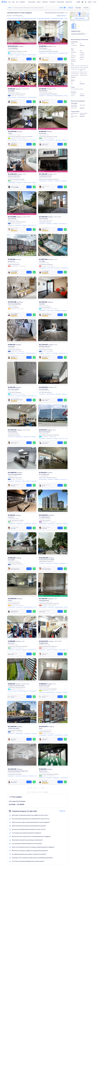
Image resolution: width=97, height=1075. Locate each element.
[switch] (66, 12)
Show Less (73, 60)
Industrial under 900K (75, 72)
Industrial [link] (46, 792)
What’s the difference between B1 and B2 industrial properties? (29, 826)
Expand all (62, 811)
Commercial (52, 2)
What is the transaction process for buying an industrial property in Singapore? (33, 847)
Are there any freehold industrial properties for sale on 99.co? (29, 829)
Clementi (72, 57)
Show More (82, 45)
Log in (94, 2)
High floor (82, 93)
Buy (9, 2)
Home (28, 792)
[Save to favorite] (34, 22)
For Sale (40, 792)
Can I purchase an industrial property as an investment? (27, 843)
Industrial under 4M (74, 75)
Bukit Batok (82, 57)
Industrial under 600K (84, 67)
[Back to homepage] (4, 2)
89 (42, 788)
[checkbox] (31, 22)
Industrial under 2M (74, 73)
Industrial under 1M (83, 72)
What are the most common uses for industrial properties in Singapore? (31, 836)
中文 (79, 2)
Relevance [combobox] (61, 15)
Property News (60, 2)
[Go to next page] (46, 788)
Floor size (86, 7)
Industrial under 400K (84, 65)
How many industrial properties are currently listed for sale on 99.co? (30, 818)
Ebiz (81, 43)
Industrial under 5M (83, 75)
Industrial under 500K (75, 67)
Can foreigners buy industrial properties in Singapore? (26, 833)
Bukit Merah (73, 59)
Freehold (81, 89)
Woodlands (82, 52)
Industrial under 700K (75, 69)
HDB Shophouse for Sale (74, 114)
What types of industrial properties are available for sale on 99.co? (30, 815)
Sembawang (73, 55)
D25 (72, 83)
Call (30, 59)
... (39, 788)
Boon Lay (81, 59)
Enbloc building (74, 45)
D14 (80, 81)
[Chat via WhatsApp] (34, 59)
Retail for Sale (82, 105)
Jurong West (82, 54)
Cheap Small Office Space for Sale (83, 114)
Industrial (70, 7)
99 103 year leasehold (75, 89)
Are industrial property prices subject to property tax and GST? (29, 854)
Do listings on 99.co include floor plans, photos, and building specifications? (32, 857)
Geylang (72, 50)
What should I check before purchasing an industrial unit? (27, 840)
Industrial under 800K (83, 70)
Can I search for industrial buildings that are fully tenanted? (28, 861)
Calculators (45, 2)
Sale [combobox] (9, 7)
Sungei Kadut (73, 52)
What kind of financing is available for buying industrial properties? (30, 850)
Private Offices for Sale (74, 117)
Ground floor (73, 93)
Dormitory (73, 43)
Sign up (90, 2)
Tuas (72, 54)
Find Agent (22, 2)
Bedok (81, 50)
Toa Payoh (82, 55)
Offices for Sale (74, 107)
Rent (13, 2)
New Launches (31, 2)
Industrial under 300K (75, 65)
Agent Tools (69, 2)
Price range (78, 7)
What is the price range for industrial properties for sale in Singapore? (31, 822)
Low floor (72, 95)
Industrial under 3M (83, 73)
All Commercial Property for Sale (74, 106)
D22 (72, 81)
